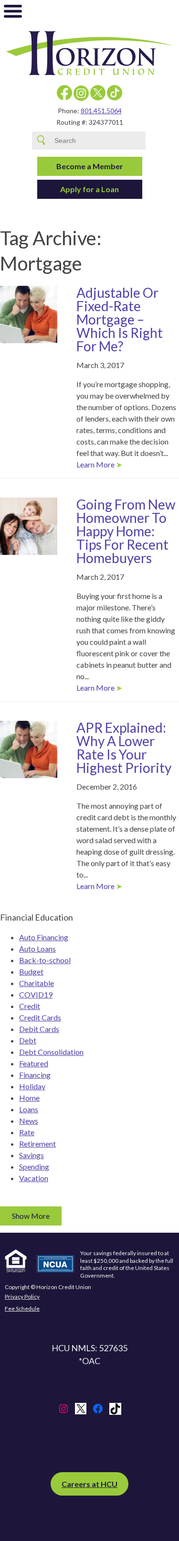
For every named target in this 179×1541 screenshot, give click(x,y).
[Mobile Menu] (13, 13)
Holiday (32, 1086)
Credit (29, 1005)
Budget (31, 971)
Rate (26, 1132)
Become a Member (89, 166)
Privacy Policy (22, 1297)
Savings (31, 1155)
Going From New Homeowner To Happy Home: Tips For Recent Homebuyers (125, 531)
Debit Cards (39, 1028)
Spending (34, 1166)
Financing (35, 1074)
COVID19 (36, 994)
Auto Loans (37, 948)
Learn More (95, 464)
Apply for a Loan (89, 189)
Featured (33, 1063)
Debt (27, 1040)
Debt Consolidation (51, 1051)
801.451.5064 (101, 111)
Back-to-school (45, 960)
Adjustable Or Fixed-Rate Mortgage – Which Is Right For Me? (119, 319)
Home (29, 1097)
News (28, 1120)
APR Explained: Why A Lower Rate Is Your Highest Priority (123, 747)
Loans (28, 1109)
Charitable (36, 983)
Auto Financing (43, 937)
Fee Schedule (22, 1308)
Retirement (37, 1143)
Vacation (33, 1178)
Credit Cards (40, 1017)
